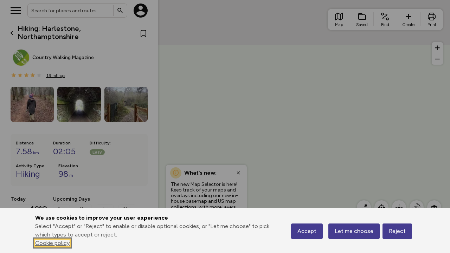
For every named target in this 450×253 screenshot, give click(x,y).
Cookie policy (52, 243)
